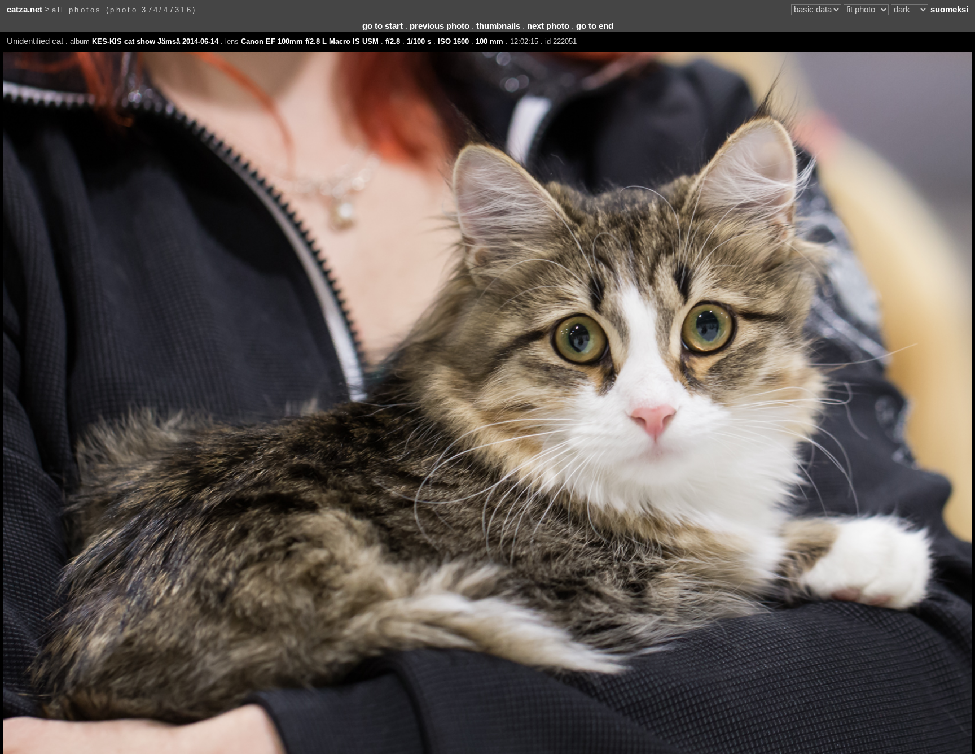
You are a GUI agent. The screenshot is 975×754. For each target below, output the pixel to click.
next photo (548, 25)
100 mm (489, 41)
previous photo (439, 25)
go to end (594, 25)
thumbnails (498, 25)
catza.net (24, 9)
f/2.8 (392, 41)
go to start (382, 25)
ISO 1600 (453, 41)
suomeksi (949, 9)
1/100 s (419, 41)
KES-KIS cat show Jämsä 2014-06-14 (155, 41)
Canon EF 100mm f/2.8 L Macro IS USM (310, 41)
